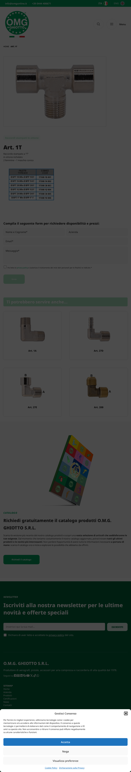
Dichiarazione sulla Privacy (71, 767)
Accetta (65, 742)
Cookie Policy (51, 767)
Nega (65, 751)
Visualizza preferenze (65, 760)
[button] (126, 713)
